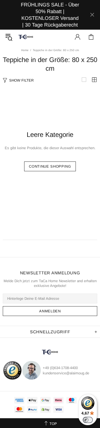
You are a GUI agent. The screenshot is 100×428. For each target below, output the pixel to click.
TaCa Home (26, 37)
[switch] (88, 420)
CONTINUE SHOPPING (50, 166)
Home (25, 50)
